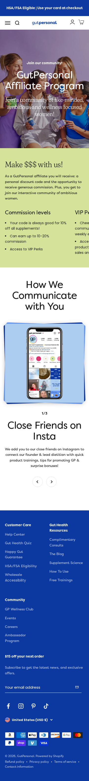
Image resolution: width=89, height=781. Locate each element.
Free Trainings (60, 580)
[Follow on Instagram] (21, 706)
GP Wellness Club (19, 609)
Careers (11, 627)
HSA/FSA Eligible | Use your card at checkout (44, 8)
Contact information (19, 767)
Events (10, 618)
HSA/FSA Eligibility (21, 566)
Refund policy (14, 762)
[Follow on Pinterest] (33, 706)
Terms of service (65, 762)
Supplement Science (66, 563)
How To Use (58, 571)
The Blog (56, 554)
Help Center (15, 534)
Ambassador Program (15, 638)
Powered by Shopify (50, 756)
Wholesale (13, 575)
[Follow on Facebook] (8, 706)
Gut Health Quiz (18, 543)
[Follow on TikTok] (46, 706)
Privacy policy (39, 762)
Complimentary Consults (62, 542)
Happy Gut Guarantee (14, 554)
